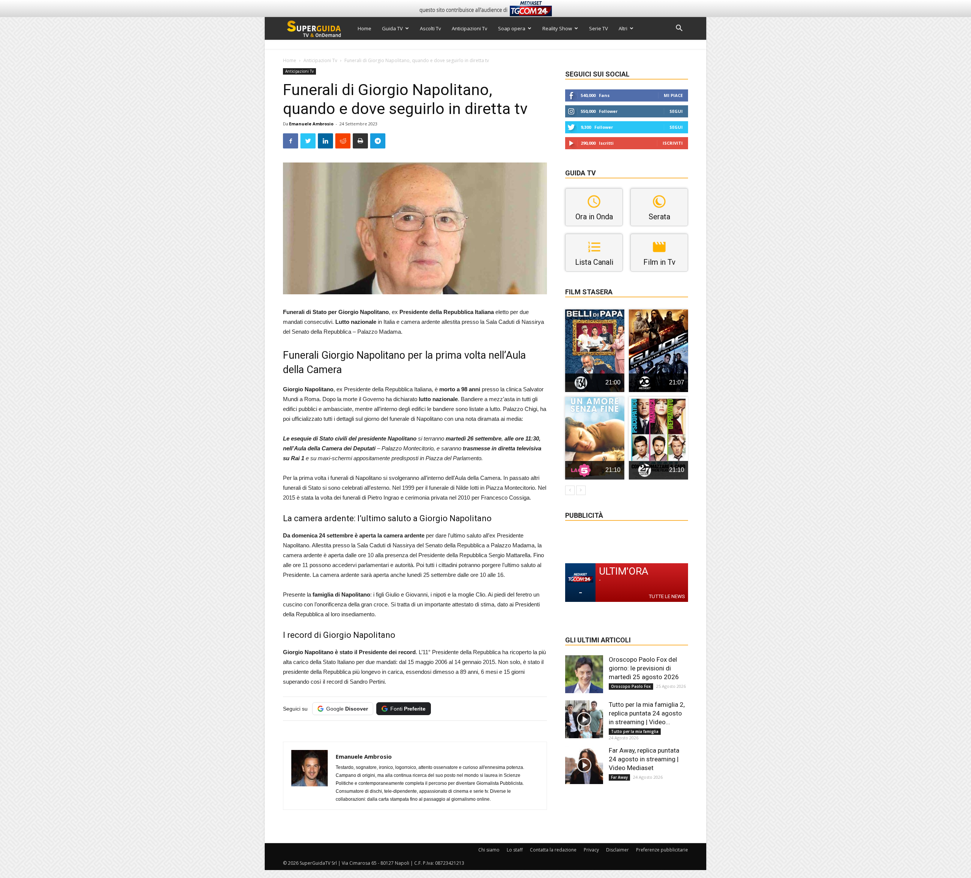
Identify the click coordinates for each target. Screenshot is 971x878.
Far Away (619, 777)
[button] (679, 29)
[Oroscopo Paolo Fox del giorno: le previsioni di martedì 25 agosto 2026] (584, 674)
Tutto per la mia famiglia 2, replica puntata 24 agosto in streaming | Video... (647, 713)
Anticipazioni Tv (469, 28)
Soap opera (511, 28)
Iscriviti (673, 143)
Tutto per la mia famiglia (634, 731)
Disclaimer (617, 850)
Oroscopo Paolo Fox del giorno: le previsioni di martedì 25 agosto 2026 (644, 668)
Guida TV (392, 28)
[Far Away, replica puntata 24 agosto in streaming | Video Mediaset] (584, 765)
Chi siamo (489, 850)
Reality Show (557, 28)
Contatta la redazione (553, 850)
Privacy (591, 850)
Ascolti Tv (430, 28)
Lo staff (515, 850)
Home (364, 28)
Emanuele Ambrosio (311, 124)
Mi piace (673, 95)
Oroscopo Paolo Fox (631, 686)
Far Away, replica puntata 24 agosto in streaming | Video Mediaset (644, 759)
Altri (623, 28)
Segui (676, 111)
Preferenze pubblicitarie (662, 850)
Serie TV (598, 28)
